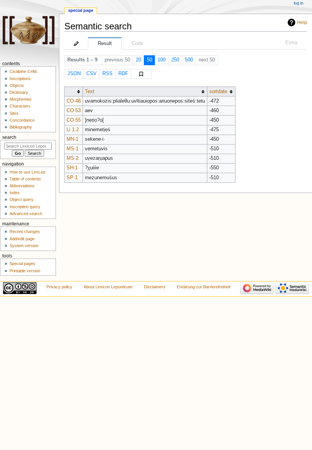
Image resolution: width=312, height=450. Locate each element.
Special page (80, 10)
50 (149, 60)
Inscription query (25, 206)
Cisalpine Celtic (24, 71)
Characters (20, 106)
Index (15, 192)
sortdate (218, 91)
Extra (291, 42)
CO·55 (74, 120)
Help (302, 22)
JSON (74, 73)
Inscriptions (20, 78)
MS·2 (72, 158)
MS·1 (72, 148)
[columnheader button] (73, 91)
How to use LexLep (27, 172)
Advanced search (26, 213)
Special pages (22, 263)
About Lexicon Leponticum (108, 286)
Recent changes (25, 231)
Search (9, 137)
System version (24, 245)
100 (162, 60)
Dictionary (19, 92)
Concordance (22, 120)
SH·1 (72, 167)
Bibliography (21, 127)
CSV (91, 73)
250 (175, 60)
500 (189, 60)
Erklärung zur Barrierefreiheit (203, 286)
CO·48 (74, 101)
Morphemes (21, 99)
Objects (17, 85)
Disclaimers (155, 286)
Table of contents (25, 179)
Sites (14, 113)
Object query (21, 199)
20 (138, 60)
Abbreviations (22, 185)
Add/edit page (22, 238)
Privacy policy (59, 286)
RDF (123, 73)
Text (89, 91)
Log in (298, 3)
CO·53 (74, 110)
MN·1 (72, 139)
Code (137, 43)
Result (105, 43)
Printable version (25, 270)
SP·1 (72, 177)
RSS (107, 73)
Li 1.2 (73, 129)
